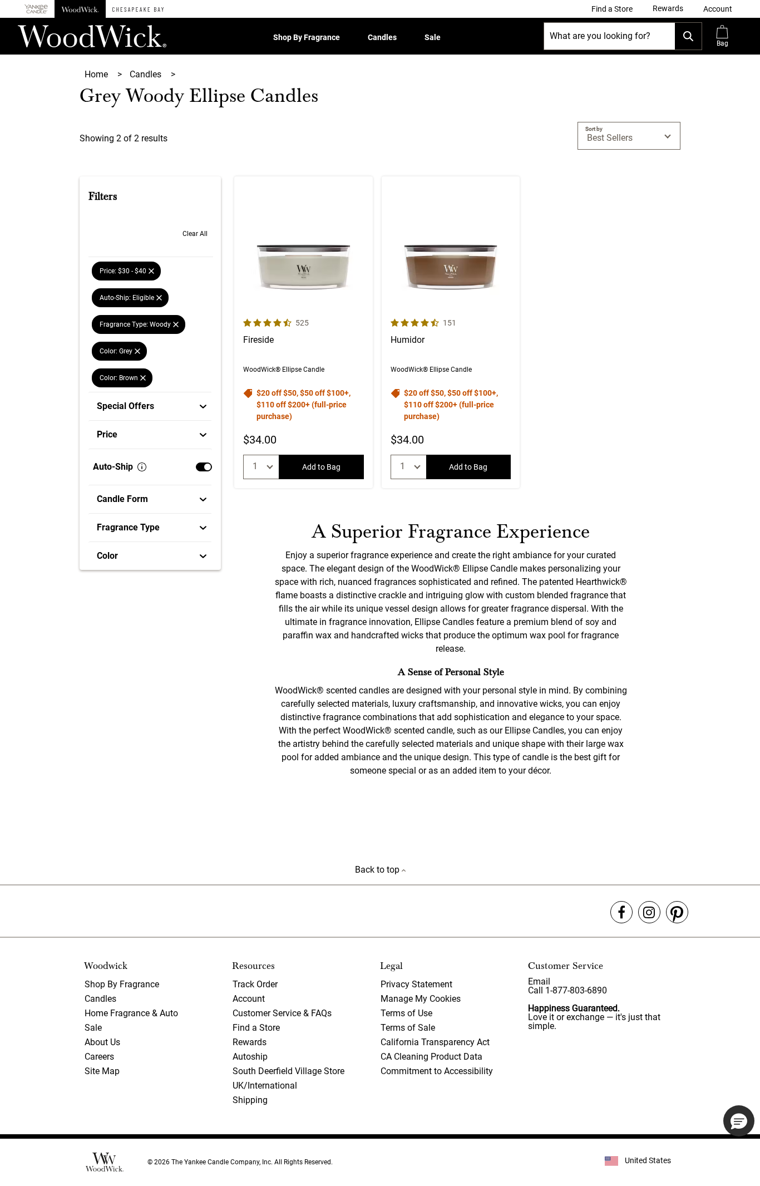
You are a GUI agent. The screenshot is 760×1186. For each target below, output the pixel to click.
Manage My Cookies (421, 998)
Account (249, 998)
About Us (102, 1042)
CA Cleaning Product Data (431, 1056)
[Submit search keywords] (688, 36)
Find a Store (256, 1027)
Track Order (255, 984)
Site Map (102, 1071)
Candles (382, 37)
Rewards (250, 1042)
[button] (717, 9)
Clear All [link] (195, 234)
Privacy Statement (416, 984)
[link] (612, 9)
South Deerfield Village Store (288, 1071)
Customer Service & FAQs (282, 1013)
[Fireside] (303, 332)
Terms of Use (406, 1013)
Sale (433, 37)
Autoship (250, 1056)
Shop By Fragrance (306, 37)
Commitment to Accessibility (437, 1071)
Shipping (250, 1100)
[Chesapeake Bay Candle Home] (138, 9)
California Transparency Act (435, 1042)
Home (97, 74)
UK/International (265, 1085)
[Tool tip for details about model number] (142, 467)
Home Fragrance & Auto (131, 1013)
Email (539, 981)
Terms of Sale (408, 1027)
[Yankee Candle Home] (36, 9)
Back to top (378, 869)
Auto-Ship (113, 466)
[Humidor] (451, 332)
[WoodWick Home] (80, 9)
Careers (99, 1056)
